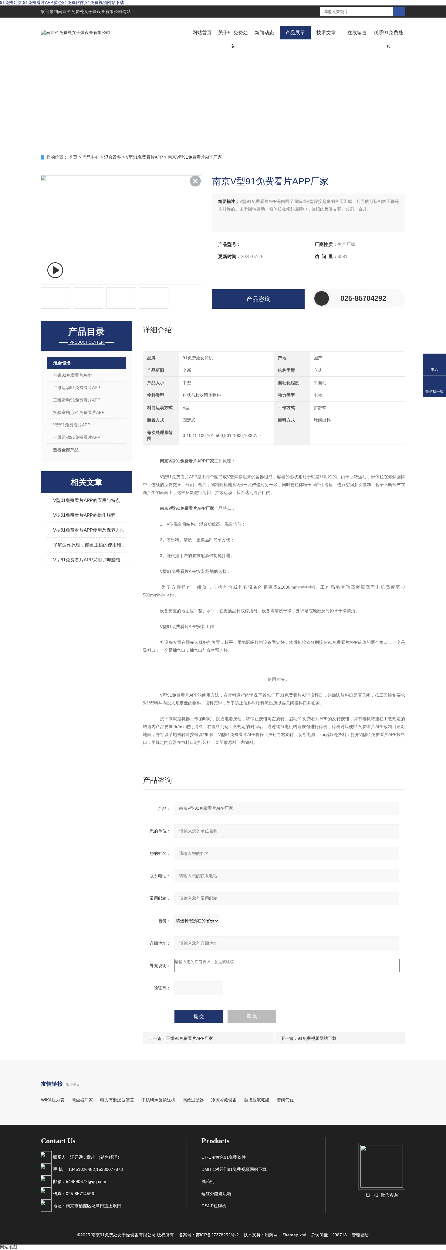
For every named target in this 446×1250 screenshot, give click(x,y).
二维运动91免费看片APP (76, 387)
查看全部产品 (66, 449)
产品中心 (90, 157)
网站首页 (202, 32)
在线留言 (357, 32)
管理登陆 (360, 1234)
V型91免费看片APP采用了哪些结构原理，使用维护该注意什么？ (89, 559)
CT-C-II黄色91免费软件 (223, 1157)
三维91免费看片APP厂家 (189, 1038)
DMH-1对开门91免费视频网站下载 (234, 1169)
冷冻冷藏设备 (224, 1099)
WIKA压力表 (52, 1099)
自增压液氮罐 (256, 1099)
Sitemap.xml (294, 1234)
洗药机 (207, 1181)
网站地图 (8, 1247)
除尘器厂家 (82, 1099)
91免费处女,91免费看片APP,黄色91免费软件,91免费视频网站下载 (62, 2)
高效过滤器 (193, 1099)
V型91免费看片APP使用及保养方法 (89, 530)
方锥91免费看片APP (72, 375)
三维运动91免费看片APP (76, 400)
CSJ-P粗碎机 (213, 1205)
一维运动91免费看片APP (76, 437)
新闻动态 (264, 32)
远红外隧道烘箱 (216, 1193)
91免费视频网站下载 (317, 1038)
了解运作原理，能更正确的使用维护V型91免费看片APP (89, 544)
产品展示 (295, 32)
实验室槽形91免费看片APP (78, 412)
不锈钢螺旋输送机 (158, 1099)
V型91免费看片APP (144, 157)
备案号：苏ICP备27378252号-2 (209, 1234)
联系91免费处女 (388, 39)
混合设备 (112, 157)
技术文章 (326, 32)
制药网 (271, 1234)
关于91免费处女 (233, 39)
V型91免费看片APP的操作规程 (84, 515)
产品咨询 (258, 299)
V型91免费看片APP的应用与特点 (86, 500)
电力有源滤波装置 (117, 1099)
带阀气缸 (285, 1099)
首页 (73, 157)
